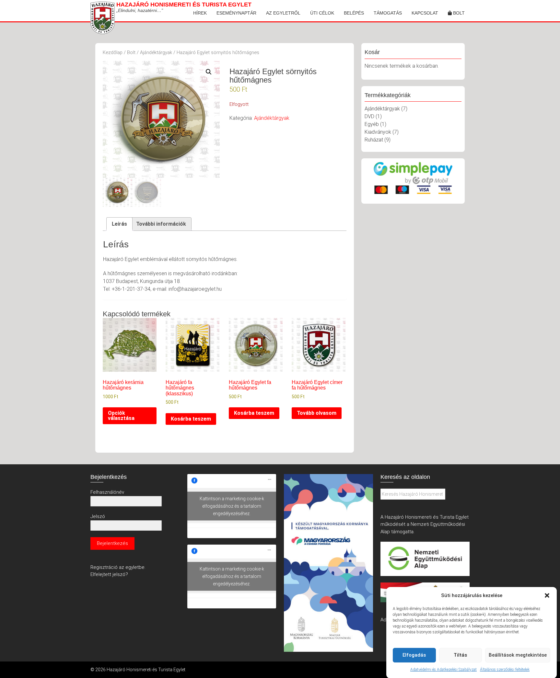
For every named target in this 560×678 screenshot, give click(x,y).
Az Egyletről (283, 13)
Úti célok (322, 13)
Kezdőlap (112, 52)
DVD (369, 116)
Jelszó (97, 516)
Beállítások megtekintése (518, 655)
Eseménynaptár (236, 13)
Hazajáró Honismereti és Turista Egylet (183, 4)
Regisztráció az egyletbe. (118, 567)
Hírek (200, 13)
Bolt (458, 13)
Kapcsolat (425, 13)
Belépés (354, 13)
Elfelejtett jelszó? (109, 574)
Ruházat (374, 140)
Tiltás (460, 655)
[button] (547, 595)
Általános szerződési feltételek (505, 669)
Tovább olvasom (316, 413)
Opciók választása (121, 415)
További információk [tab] (161, 224)
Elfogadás (414, 655)
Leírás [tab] (119, 224)
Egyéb (372, 124)
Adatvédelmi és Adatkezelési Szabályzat (443, 669)
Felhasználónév (107, 492)
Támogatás (388, 13)
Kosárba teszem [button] (191, 419)
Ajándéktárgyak (156, 52)
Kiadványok (378, 132)
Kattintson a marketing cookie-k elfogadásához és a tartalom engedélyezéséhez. (232, 506)
